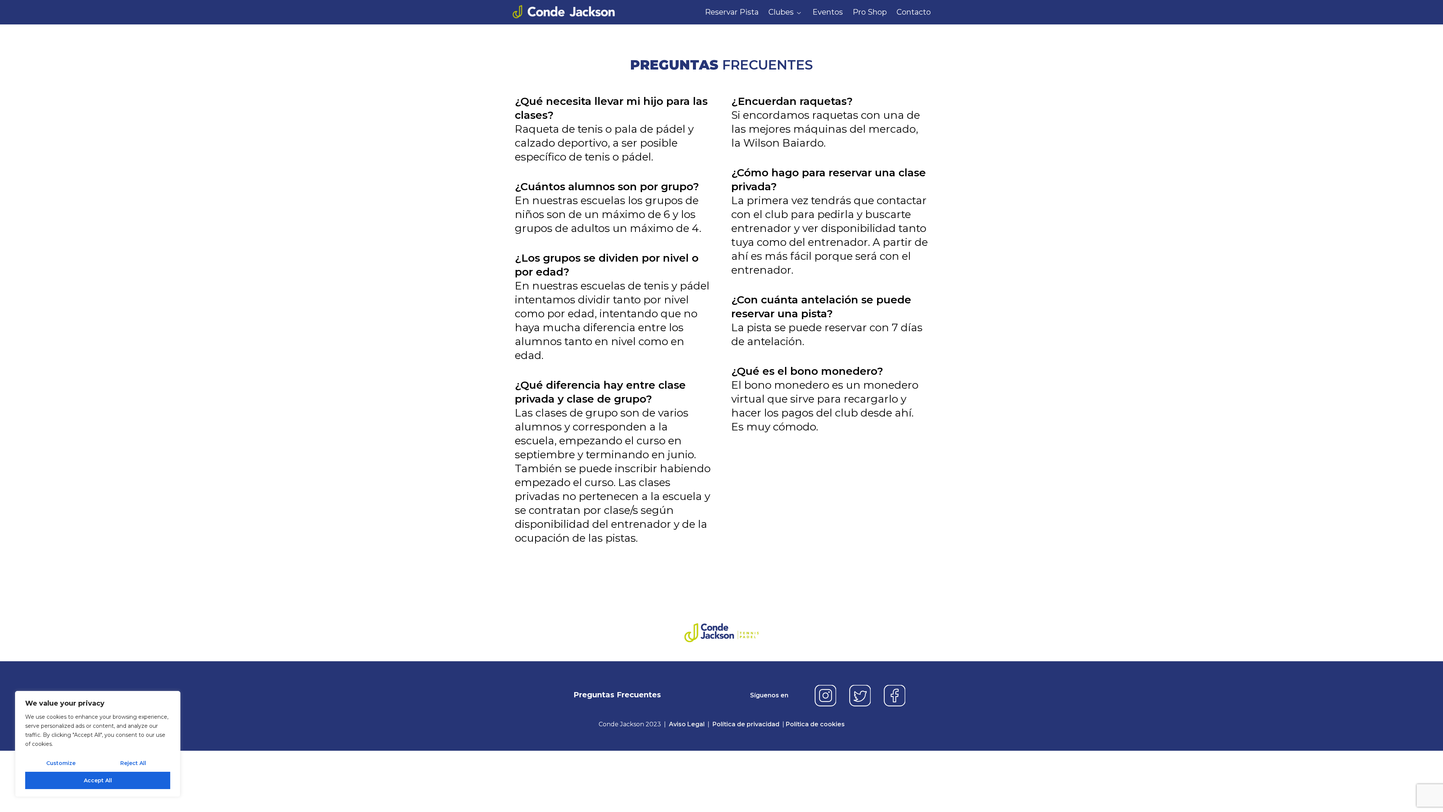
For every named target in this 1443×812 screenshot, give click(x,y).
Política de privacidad (745, 724)
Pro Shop (870, 12)
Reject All (133, 763)
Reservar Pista (732, 12)
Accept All (98, 780)
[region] (97, 744)
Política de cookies (815, 724)
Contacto (914, 12)
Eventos (827, 12)
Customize (61, 763)
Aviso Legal (687, 724)
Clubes (781, 12)
